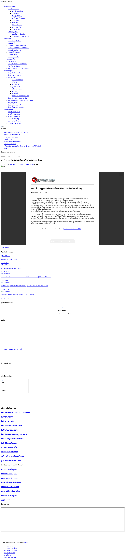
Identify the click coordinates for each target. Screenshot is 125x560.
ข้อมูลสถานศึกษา (10, 6)
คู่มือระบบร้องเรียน (10, 144)
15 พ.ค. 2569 (5, 289)
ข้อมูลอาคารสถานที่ (14, 105)
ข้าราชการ (15, 84)
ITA (5, 148)
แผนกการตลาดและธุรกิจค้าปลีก (18, 48)
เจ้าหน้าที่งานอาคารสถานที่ (20, 96)
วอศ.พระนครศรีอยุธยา (9, 478)
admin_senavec (13, 164)
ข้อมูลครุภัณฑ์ (12, 102)
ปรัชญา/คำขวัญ (17, 16)
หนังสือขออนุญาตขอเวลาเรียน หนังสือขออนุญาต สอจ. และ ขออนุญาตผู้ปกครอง (24, 286)
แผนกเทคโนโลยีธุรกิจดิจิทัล (17, 45)
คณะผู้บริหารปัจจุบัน (18, 34)
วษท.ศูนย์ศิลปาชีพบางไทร (10, 491)
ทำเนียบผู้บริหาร (13, 32)
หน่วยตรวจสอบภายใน (9, 447)
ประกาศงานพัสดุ (9, 553)
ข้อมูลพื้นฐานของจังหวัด (16, 107)
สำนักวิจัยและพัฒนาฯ (9, 443)
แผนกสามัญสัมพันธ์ (14, 41)
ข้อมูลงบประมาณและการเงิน (17, 98)
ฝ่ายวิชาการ (12, 61)
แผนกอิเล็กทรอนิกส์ (14, 52)
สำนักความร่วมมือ (7, 421)
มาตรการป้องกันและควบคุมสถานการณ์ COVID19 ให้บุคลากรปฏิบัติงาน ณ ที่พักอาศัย (26, 277)
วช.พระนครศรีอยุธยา (9, 469)
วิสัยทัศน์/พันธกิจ (17, 13)
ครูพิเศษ (14, 91)
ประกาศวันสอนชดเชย (11, 137)
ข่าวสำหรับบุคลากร (14, 116)
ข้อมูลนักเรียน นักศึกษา (15, 73)
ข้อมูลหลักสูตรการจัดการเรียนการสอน (20, 100)
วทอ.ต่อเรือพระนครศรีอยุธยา (11, 482)
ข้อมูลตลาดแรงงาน (14, 75)
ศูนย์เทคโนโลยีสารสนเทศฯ (11, 460)
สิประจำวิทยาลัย (17, 25)
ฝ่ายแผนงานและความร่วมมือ (17, 64)
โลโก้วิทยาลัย (16, 29)
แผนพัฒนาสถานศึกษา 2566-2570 (11, 268)
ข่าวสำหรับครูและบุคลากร (25, 164)
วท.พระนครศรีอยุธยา (9, 474)
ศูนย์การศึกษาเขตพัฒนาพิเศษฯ (12, 456)
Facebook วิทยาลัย (10, 557)
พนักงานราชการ (17, 89)
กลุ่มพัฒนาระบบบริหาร (9, 452)
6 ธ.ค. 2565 (4, 280)
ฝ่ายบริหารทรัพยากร (14, 66)
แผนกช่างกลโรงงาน (14, 50)
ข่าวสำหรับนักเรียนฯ (14, 114)
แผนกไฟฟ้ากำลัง (13, 57)
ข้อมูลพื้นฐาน (8, 70)
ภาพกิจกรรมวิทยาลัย (14, 123)
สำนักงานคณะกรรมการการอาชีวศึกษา (15, 412)
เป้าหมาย (15, 22)
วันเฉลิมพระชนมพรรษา (12, 134)
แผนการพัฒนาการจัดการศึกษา (14, 349)
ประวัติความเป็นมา (18, 11)
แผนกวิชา (7, 38)
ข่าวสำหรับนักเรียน (10, 548)
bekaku (26, 542)
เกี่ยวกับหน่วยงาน (13, 9)
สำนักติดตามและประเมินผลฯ (11, 426)
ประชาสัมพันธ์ (9, 109)
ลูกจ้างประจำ (16, 86)
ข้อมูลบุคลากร (12, 77)
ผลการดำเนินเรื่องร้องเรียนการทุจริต (16, 132)
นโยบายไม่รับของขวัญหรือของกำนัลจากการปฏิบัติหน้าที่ (22, 146)
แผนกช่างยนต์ (12, 54)
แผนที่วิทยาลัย (16, 27)
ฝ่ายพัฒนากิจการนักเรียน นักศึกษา (19, 68)
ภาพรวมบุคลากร (17, 80)
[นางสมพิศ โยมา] (62, 308)
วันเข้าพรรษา (8, 139)
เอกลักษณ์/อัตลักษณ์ (18, 18)
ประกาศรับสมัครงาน (14, 121)
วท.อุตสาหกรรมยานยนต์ (10, 487)
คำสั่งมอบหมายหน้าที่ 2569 (9, 259)
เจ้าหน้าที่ (15, 93)
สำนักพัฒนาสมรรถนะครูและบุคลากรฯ (15, 434)
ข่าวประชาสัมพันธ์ (14, 112)
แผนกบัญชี (11, 43)
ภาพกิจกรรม (8, 555)
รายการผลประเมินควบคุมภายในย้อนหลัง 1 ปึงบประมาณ (17, 294)
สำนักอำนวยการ (7, 417)
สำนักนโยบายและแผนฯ (9, 430)
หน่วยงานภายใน (9, 59)
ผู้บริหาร (14, 82)
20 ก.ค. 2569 (5, 263)
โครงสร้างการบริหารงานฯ (20, 36)
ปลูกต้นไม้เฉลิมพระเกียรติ (12, 141)
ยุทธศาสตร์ (15, 20)
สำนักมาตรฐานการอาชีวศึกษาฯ (13, 439)
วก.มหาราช (5, 500)
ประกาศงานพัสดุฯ (13, 118)
